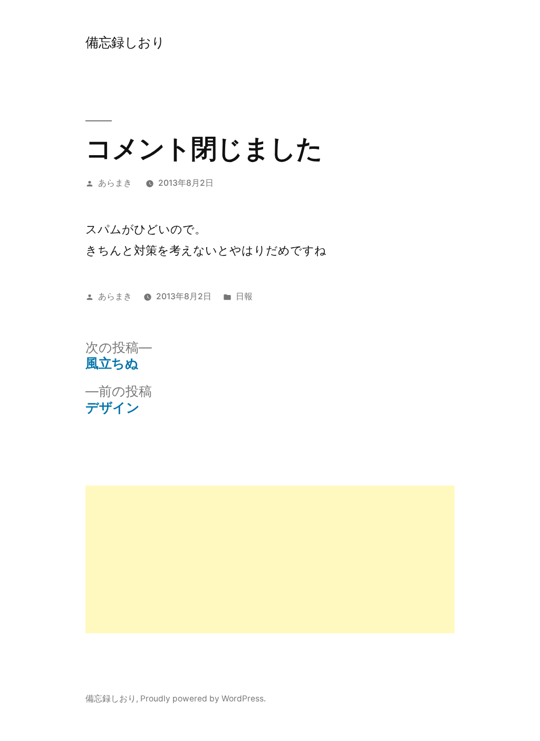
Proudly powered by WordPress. (203, 699)
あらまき (115, 183)
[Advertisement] (269, 559)
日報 (244, 296)
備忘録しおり (125, 42)
